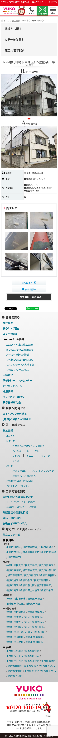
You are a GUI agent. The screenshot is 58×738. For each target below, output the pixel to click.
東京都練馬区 (31, 665)
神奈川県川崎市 (31, 552)
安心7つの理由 (11, 328)
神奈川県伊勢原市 (16, 611)
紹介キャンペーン (12, 386)
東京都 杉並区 (31, 670)
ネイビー (16, 460)
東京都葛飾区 (48, 660)
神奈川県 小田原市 (16, 631)
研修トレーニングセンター (17, 380)
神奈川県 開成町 (34, 636)
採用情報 (8, 391)
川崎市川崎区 (13, 547)
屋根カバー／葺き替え (24, 475)
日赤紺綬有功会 (12, 402)
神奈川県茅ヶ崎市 (34, 626)
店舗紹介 (8, 375)
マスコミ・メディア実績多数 (20, 364)
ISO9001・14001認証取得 (19, 349)
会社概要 (8, 323)
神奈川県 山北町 (15, 636)
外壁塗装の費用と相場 (15, 512)
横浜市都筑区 (31, 575)
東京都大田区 (15, 665)
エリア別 (10, 435)
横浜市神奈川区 (47, 570)
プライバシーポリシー (15, 397)
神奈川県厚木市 (35, 611)
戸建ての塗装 (19, 470)
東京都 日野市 (48, 670)
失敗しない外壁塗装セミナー (19, 497)
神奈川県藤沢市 (14, 616)
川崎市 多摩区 (48, 552)
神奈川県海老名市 (34, 621)
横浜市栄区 (47, 590)
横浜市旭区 (12, 580)
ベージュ (16, 450)
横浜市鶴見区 (41, 580)
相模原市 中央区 (15, 603)
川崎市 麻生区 (15, 557)
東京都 (7, 647)
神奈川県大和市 (33, 616)
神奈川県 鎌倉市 (34, 641)
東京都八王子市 (14, 655)
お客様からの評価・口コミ (19, 359)
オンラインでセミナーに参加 (20, 502)
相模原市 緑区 (34, 598)
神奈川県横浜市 (14, 565)
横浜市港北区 (27, 585)
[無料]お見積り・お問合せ (17, 419)
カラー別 (10, 440)
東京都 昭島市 (47, 665)
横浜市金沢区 (30, 570)
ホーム (6, 20)
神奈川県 (8, 540)
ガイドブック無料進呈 (15, 414)
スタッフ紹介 (10, 334)
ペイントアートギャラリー (19, 485)
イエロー (31, 455)
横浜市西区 (12, 585)
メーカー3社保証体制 (17, 354)
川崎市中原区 (13, 552)
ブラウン (16, 455)
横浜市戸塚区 (13, 570)
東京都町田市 (32, 655)
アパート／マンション (43, 470)
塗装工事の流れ (12, 518)
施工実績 (16, 20)
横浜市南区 (12, 590)
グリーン (45, 455)
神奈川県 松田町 (36, 631)
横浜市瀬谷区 (47, 575)
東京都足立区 (32, 660)
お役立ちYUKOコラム (17, 369)
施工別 (10, 465)
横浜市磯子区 (43, 585)
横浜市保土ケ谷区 (29, 590)
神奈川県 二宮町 (15, 641)
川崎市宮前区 (30, 547)
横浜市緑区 (31, 565)
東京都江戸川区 (14, 650)
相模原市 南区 (32, 603)
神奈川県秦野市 (14, 621)
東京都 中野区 (15, 670)
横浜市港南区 (15, 575)
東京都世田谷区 (14, 660)
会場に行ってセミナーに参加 (21, 507)
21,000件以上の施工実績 (19, 344)
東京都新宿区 (32, 650)
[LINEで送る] (32, 308)
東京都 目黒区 (15, 675)
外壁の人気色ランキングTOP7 (28, 445)
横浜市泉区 (26, 580)
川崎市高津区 (46, 547)
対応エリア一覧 (11, 535)
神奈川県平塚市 (14, 626)
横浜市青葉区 (46, 565)
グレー (38, 450)
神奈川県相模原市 (16, 598)
